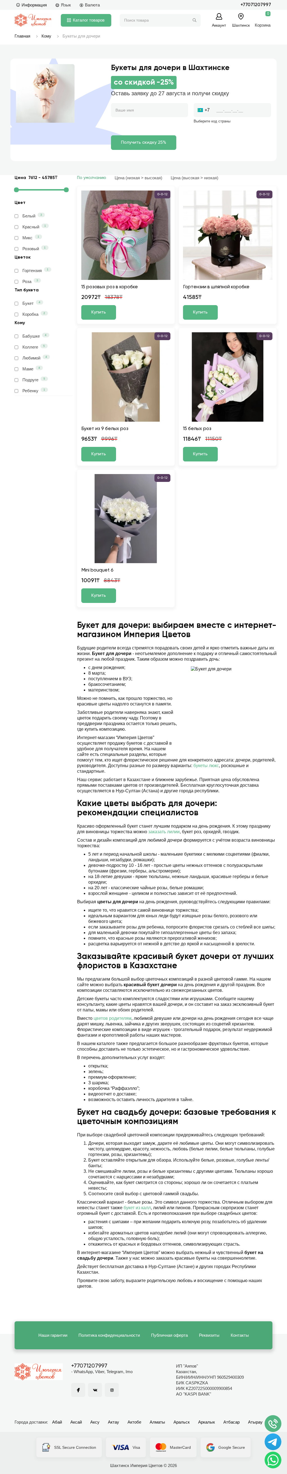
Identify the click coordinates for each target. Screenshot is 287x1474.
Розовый (34, 248)
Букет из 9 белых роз (104, 428)
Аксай (76, 1422)
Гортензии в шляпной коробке (216, 287)
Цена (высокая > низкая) (194, 177)
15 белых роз (197, 428)
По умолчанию (91, 178)
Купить (98, 312)
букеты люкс (206, 765)
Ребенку (33, 390)
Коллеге (33, 346)
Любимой (34, 357)
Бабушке (34, 335)
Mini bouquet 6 (97, 570)
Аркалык (206, 1422)
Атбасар (231, 1422)
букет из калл (137, 1207)
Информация (34, 5)
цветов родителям (112, 1018)
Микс (30, 237)
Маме (31, 368)
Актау (113, 1422)
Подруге (33, 379)
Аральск (181, 1422)
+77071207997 (255, 5)
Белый (32, 215)
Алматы (157, 1422)
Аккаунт (219, 25)
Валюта (92, 5)
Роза (30, 281)
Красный (34, 226)
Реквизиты (209, 1335)
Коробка (33, 314)
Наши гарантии (52, 1335)
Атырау (255, 1422)
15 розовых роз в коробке (109, 287)
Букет (31, 303)
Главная (22, 36)
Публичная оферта (169, 1335)
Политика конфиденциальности (109, 1335)
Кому (46, 36)
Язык (66, 5)
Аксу (94, 1422)
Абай (57, 1422)
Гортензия (35, 270)
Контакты (240, 1335)
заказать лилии (164, 831)
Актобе (134, 1422)
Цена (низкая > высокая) (138, 177)
